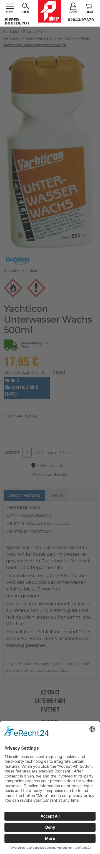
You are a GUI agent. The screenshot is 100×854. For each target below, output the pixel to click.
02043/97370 (81, 19)
